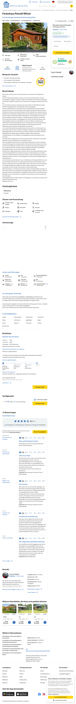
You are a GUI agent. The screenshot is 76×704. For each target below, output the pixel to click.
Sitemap (4, 682)
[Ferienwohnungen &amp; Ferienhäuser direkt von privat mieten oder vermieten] (15, 6)
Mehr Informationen (7, 86)
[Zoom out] (45, 229)
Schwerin (27, 305)
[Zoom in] (45, 227)
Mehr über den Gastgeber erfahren (11, 589)
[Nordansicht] (24, 37)
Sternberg (29, 296)
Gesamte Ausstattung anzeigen (10, 216)
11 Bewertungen (20, 576)
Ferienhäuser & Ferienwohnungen (9, 10)
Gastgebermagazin (64, 674)
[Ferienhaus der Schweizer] (9, 608)
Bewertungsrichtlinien (15, 432)
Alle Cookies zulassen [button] (60, 697)
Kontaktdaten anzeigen (57, 76)
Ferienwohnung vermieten (65, 2)
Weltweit (5, 679)
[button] (60, 700)
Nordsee (4, 671)
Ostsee (4, 674)
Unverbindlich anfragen (62, 53)
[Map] (24, 247)
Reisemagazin (44, 677)
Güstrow (22, 296)
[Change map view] (4, 227)
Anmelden (35, 2)
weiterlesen (5, 382)
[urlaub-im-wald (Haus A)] (40, 608)
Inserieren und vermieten (66, 671)
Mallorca (5, 677)
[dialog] (61, 689)
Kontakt (42, 682)
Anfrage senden (40, 387)
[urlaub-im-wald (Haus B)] (25, 608)
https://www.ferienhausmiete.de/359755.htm (38, 651)
